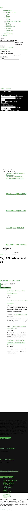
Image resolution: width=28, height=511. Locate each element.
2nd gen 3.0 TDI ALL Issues (7, 448)
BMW (7, 18)
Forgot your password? (6, 48)
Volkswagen (9, 30)
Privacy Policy (4, 49)
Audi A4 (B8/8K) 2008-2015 (20, 314)
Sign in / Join (7, 91)
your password (18, 44)
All (7, 173)
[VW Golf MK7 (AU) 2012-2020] (14, 207)
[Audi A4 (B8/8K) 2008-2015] (4, 457)
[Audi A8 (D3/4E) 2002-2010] (14, 224)
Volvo (7, 32)
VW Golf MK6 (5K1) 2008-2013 (16, 245)
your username (18, 42)
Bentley (8, 16)
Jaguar (8, 19)
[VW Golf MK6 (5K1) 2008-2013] (14, 241)
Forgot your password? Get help (9, 101)
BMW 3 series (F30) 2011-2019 (16, 194)
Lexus (8, 23)
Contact (5, 497)
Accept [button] (11, 510)
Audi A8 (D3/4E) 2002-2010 (15, 228)
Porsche (8, 28)
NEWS (5, 35)
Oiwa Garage (10, 340)
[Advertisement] (8, 385)
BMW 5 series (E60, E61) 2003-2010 (9, 471)
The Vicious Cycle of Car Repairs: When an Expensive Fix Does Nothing (16, 343)
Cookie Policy (7, 494)
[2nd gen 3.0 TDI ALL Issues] (4, 445)
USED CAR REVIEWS (9, 12)
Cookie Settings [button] (4, 510)
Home (1, 254)
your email (17, 55)
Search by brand (7, 10)
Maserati (8, 25)
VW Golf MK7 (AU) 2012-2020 (16, 211)
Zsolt (1, 284)
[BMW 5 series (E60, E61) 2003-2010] (4, 468)
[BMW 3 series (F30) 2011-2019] (14, 190)
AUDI (7, 14)
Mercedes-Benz (10, 27)
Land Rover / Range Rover (13, 21)
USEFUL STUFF (8, 34)
